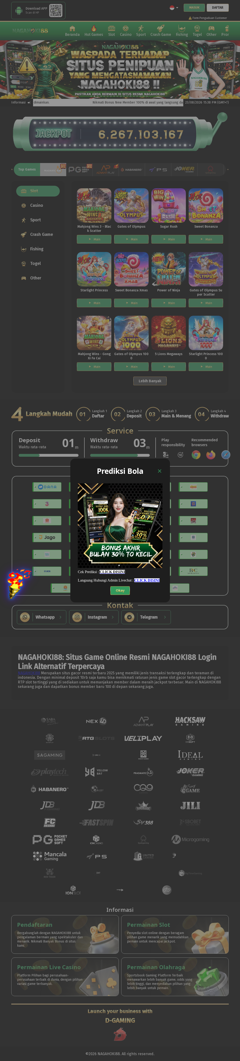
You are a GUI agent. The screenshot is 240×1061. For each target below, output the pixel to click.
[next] (158, 525)
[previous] (82, 525)
